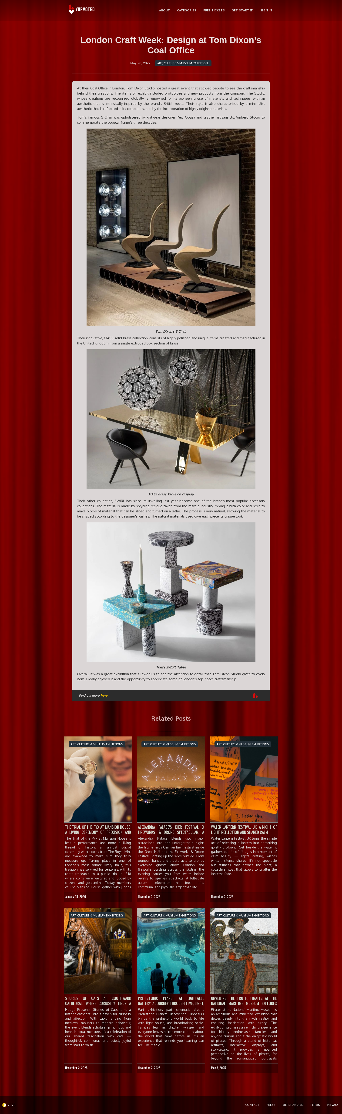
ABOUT (164, 10)
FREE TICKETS (214, 10)
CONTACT (252, 1105)
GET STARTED (242, 10)
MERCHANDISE (292, 1105)
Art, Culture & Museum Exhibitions (183, 63)
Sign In (266, 10)
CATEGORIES (186, 10)
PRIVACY (333, 1105)
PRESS (270, 1105)
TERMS (315, 1105)
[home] (82, 10)
